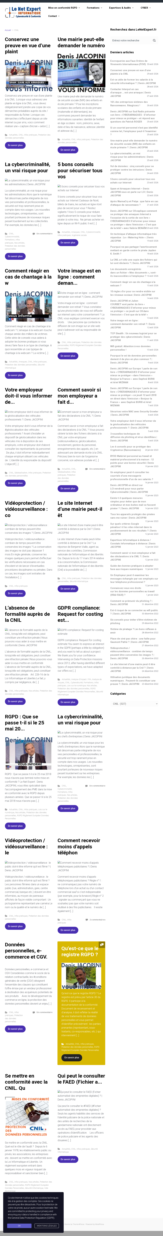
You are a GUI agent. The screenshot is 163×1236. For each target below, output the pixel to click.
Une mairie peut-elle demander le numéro (81, 42)
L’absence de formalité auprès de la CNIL (27, 614)
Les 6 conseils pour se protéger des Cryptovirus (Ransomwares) (130, 448)
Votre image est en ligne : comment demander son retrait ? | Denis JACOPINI (132, 324)
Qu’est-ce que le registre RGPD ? (79, 951)
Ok (19, 1226)
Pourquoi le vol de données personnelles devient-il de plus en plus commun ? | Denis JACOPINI (133, 359)
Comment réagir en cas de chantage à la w (28, 277)
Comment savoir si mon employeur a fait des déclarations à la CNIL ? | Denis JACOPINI (132, 556)
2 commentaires (97, 919)
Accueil (8, 30)
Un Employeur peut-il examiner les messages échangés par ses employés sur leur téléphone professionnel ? (134, 578)
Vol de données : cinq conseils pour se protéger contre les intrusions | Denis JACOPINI (132, 170)
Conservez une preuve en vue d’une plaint (27, 45)
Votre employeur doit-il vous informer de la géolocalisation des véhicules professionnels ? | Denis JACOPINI (133, 424)
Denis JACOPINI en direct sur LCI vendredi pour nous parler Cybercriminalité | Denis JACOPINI (129, 488)
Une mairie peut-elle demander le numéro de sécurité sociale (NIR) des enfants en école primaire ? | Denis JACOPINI (133, 144)
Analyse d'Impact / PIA (81, 679)
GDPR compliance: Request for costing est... (80, 614)
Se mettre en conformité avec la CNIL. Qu (26, 1082)
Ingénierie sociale (79, 235)
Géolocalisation (20, 472)
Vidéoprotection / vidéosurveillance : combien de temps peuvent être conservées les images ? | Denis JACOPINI (132, 653)
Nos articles (19, 243)
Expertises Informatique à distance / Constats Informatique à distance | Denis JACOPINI (133, 543)
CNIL (21, 135)
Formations (93, 8)
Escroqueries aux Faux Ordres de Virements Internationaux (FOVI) (128, 63)
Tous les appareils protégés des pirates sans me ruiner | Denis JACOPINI (132, 516)
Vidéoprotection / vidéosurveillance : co (26, 509)
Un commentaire (44, 233)
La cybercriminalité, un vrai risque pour (27, 167)
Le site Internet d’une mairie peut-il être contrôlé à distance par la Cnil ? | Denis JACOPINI (132, 668)
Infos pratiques (30, 135)
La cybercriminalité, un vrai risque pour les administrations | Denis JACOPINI (131, 157)
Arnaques (75, 232)
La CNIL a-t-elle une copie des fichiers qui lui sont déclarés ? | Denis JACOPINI (133, 261)
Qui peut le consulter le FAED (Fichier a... (81, 1079)
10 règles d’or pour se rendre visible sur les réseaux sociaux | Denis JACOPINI (132, 293)
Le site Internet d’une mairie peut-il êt (80, 509)
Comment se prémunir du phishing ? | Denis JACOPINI (131, 603)
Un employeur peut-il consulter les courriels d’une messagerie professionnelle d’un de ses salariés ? (131, 476)
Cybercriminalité (12, 236)
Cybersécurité (77, 682)
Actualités (13, 135)
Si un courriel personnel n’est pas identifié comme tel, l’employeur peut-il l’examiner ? (134, 131)
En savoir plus (15, 145)
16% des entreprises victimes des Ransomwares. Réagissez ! (129, 104)
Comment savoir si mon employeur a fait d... (79, 396)
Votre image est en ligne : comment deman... (79, 277)
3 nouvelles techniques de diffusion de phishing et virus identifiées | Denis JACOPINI (133, 437)
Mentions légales (47, 1226)
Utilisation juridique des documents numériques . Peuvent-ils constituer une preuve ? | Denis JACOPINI (133, 680)
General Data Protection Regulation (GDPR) (32, 1218)
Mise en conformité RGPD (62, 8)
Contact (52, 16)
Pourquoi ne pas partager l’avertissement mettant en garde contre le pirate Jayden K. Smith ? (133, 250)
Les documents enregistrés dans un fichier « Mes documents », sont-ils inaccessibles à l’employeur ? (133, 272)
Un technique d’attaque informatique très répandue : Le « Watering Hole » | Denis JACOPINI (133, 237)
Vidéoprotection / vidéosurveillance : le (26, 846)
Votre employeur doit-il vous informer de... (28, 396)
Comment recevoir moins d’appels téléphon (79, 846)
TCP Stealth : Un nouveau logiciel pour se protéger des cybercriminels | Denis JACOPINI (133, 337)
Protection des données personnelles (21, 364)
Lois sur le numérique (76, 685)
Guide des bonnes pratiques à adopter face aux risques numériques (131, 568)
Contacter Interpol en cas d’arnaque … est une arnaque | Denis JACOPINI (130, 93)
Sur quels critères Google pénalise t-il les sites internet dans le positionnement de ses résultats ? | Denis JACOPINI (133, 529)
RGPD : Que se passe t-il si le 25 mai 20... (24, 723)
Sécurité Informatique (79, 581)
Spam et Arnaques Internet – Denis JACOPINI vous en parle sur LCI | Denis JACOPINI (131, 192)
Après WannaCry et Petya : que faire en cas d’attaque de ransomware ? (134, 203)
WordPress (99, 1224)
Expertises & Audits (120, 8)
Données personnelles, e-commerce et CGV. (26, 951)
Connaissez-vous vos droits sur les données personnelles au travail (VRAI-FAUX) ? (132, 591)
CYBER (144, 8)
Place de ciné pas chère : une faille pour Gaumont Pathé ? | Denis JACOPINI (133, 640)
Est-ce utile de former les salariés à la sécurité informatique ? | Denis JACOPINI (133, 81)
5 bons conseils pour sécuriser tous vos (80, 170)
